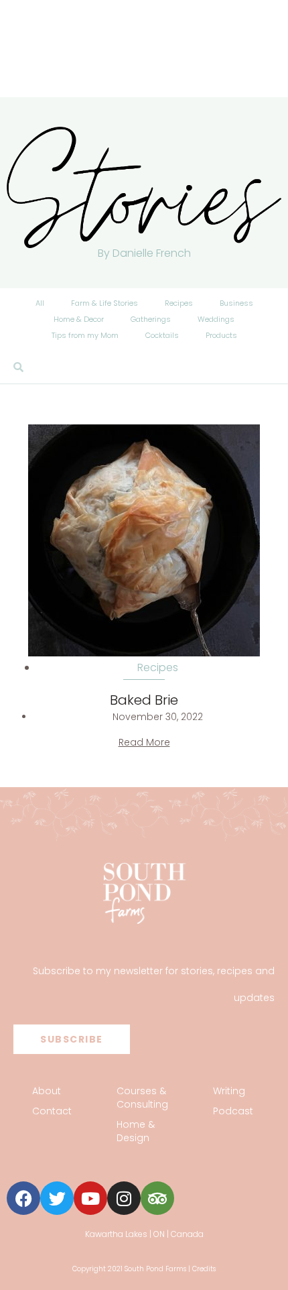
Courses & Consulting (142, 1097)
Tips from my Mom (85, 335)
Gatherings (151, 319)
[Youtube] (90, 1198)
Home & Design (136, 1131)
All (39, 303)
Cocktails (162, 335)
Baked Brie (144, 700)
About (46, 1091)
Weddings (216, 319)
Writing (229, 1091)
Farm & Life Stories (104, 303)
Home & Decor (79, 319)
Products (221, 335)
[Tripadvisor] (157, 1198)
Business (236, 303)
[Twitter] (57, 1198)
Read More (144, 742)
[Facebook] (23, 1198)
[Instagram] (124, 1198)
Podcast (233, 1111)
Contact (52, 1111)
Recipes (179, 303)
